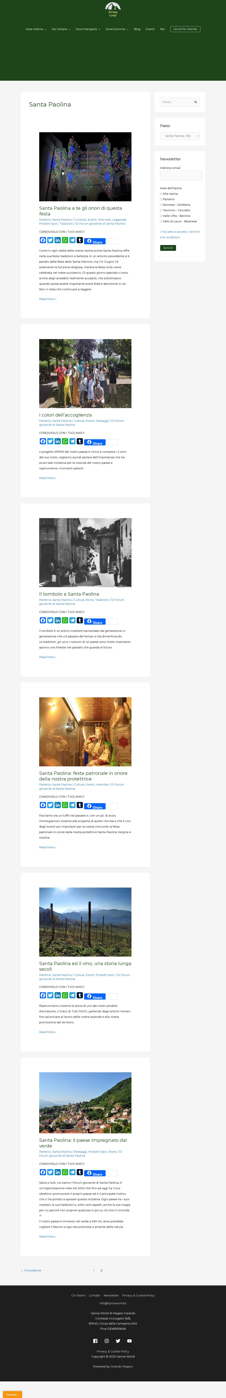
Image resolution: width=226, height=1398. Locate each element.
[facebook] (96, 1341)
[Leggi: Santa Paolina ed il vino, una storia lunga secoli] (85, 921)
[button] (185, 29)
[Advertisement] (113, 57)
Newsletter (111, 1295)
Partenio (45, 219)
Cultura (79, 421)
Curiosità (80, 219)
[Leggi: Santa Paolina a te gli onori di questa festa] (85, 166)
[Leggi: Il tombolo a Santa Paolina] (85, 552)
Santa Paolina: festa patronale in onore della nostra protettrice (83, 776)
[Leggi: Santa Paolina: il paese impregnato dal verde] (85, 1102)
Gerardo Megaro (122, 1366)
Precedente (31, 1270)
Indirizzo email (170, 168)
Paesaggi (102, 421)
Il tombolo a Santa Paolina (69, 594)
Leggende (119, 219)
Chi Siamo (78, 1295)
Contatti (94, 1295)
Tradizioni (66, 223)
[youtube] (130, 1341)
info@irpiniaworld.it (113, 1303)
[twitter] (118, 1341)
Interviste (104, 219)
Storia (90, 600)
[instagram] (107, 1341)
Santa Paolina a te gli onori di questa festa (80, 211)
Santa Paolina (62, 219)
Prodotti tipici (48, 223)
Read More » (47, 298)
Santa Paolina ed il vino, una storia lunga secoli (85, 966)
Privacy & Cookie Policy (138, 1295)
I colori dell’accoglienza (65, 415)
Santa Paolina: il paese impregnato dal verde (83, 1143)
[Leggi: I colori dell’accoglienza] (85, 373)
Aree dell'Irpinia (171, 188)
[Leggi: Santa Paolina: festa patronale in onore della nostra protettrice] (85, 731)
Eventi (92, 219)
